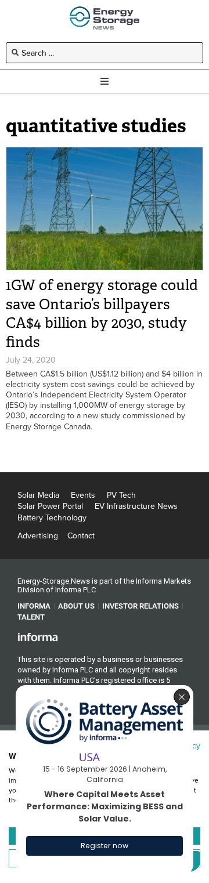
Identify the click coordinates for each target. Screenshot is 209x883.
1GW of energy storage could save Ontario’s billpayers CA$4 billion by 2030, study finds (102, 313)
